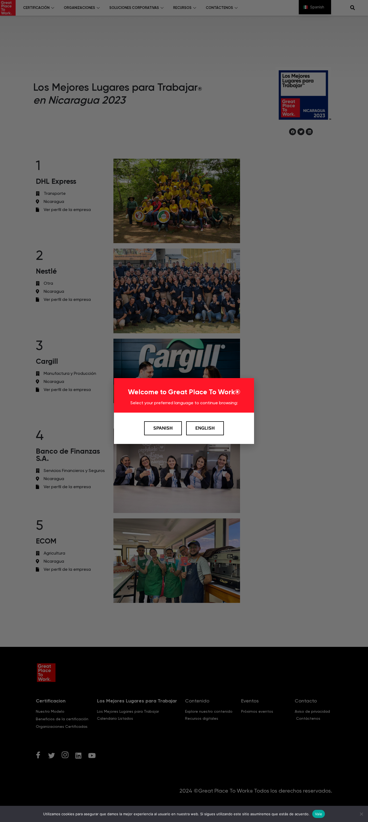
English (205, 428)
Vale (318, 813)
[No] (361, 814)
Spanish (163, 428)
